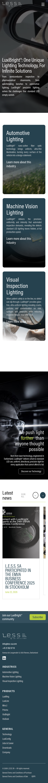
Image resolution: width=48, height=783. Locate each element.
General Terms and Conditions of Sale (15, 776)
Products (8, 691)
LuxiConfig (6, 738)
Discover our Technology (31, 471)
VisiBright (6, 714)
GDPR (33, 776)
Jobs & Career (7, 743)
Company (6, 752)
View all (23, 495)
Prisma (5, 709)
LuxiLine (5, 701)
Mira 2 (4, 705)
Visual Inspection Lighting (12, 681)
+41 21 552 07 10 (8, 648)
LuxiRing (5, 696)
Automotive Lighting (10, 672)
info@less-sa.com (9, 643)
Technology (7, 734)
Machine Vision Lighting (11, 676)
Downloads (7, 747)
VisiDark (5, 719)
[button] (43, 4)
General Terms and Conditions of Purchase (17, 773)
